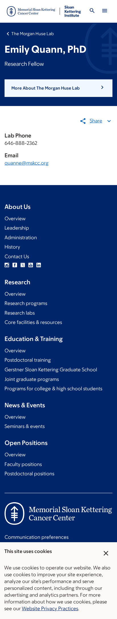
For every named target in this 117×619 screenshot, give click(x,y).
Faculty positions (23, 464)
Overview (15, 218)
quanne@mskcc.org (27, 163)
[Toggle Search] (92, 11)
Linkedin (38, 265)
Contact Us (17, 256)
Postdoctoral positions (29, 473)
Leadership (17, 228)
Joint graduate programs (32, 379)
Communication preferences (36, 537)
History (12, 247)
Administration (21, 237)
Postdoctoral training (28, 360)
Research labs (20, 313)
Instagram (7, 265)
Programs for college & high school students (53, 388)
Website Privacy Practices (50, 608)
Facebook (14, 265)
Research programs (26, 303)
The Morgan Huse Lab (32, 33)
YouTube (30, 265)
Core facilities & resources (33, 322)
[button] (58, 88)
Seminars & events (25, 426)
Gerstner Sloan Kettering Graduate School (51, 369)
